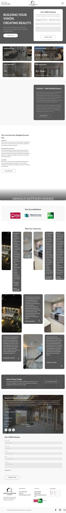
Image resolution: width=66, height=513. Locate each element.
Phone (6, 451)
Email (6, 456)
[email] (13, 430)
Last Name (7, 446)
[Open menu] (63, 3)
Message (7, 462)
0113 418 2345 (8, 418)
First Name (7, 440)
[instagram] (9, 430)
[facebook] (6, 430)
